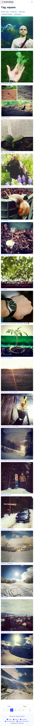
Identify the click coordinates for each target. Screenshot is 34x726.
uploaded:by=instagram (7, 14)
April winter (4, 597)
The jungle (4, 289)
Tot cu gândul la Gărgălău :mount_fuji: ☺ (13, 666)
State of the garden (7, 357)
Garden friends (5, 117)
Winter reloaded (6, 632)
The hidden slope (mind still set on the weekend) (15, 460)
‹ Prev (9, 706)
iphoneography (17, 14)
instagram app (13, 11)
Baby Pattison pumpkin (8, 152)
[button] (32, 2)
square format (22, 11)
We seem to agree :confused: (9, 49)
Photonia (20, 723)
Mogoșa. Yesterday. (7, 563)
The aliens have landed (8, 255)
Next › (25, 706)
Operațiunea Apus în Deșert (9, 392)
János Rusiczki (20, 716)
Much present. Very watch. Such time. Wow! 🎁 (15, 323)
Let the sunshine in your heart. (10, 426)
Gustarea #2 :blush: (6, 83)
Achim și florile (5, 186)
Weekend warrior (6, 495)
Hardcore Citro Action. (8, 529)
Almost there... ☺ (6, 220)
